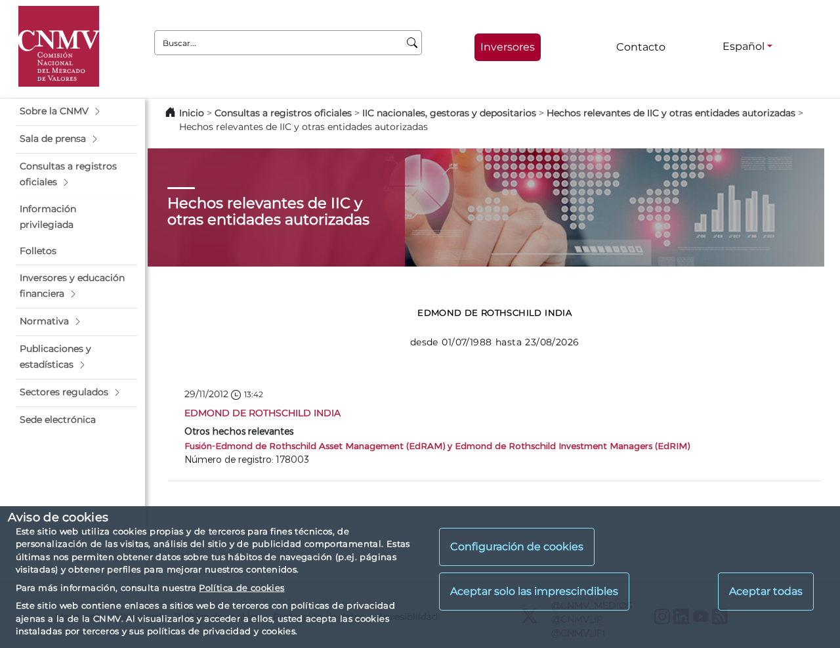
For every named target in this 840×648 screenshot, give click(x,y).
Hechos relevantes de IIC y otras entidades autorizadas (671, 113)
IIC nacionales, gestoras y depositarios (449, 113)
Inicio (191, 113)
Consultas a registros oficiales (283, 113)
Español (744, 46)
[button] (76, 111)
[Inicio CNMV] (59, 46)
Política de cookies (241, 587)
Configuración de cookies (516, 547)
